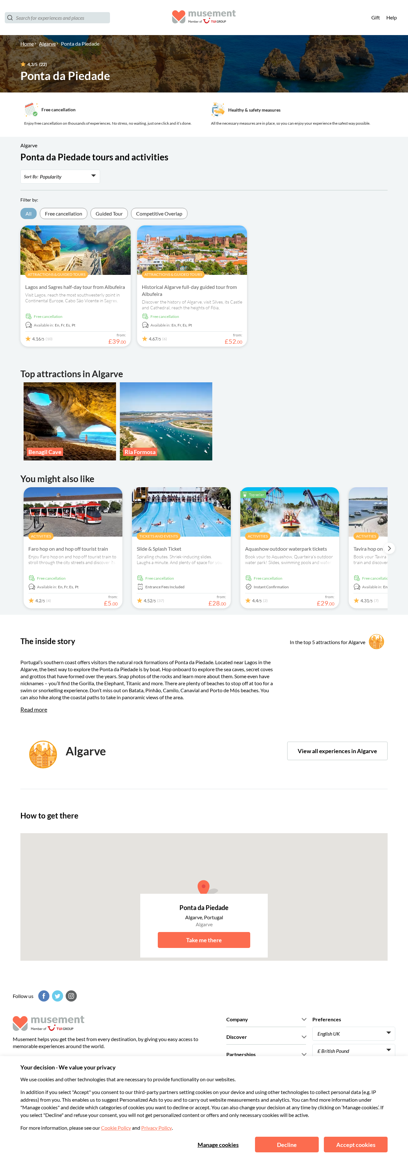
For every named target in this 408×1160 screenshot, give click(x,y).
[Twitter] (56, 996)
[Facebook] (43, 996)
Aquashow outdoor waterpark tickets (286, 549)
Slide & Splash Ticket (159, 549)
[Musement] (204, 17)
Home (27, 43)
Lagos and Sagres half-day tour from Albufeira (75, 287)
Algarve (47, 43)
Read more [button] (33, 709)
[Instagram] (70, 996)
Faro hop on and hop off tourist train (68, 549)
